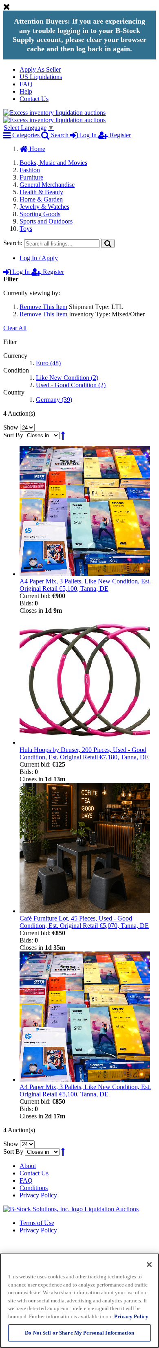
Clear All (14, 327)
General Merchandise (47, 184)
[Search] (108, 243)
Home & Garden (41, 199)
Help (26, 91)
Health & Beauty (41, 192)
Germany (54, 399)
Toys (26, 228)
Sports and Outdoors (46, 221)
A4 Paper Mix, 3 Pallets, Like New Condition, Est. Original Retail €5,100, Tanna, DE (85, 585)
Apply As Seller (40, 69)
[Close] (149, 1264)
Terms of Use (37, 1222)
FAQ (26, 84)
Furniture (31, 177)
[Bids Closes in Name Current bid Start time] (43, 435)
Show (10, 427)
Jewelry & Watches (44, 206)
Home (36, 148)
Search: (12, 242)
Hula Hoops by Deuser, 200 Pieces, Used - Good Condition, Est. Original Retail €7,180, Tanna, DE (84, 753)
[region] (79, 1300)
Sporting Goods (40, 213)
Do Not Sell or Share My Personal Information (79, 1333)
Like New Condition (67, 377)
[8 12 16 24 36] (27, 427)
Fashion (30, 170)
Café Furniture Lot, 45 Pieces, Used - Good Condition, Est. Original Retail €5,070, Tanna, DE (84, 922)
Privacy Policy (38, 1195)
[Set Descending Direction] (63, 435)
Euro (48, 362)
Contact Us (34, 98)
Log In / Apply (39, 257)
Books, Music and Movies (53, 162)
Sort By (13, 435)
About (28, 1165)
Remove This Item (43, 306)
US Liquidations (41, 76)
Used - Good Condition (71, 384)
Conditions (34, 1187)
